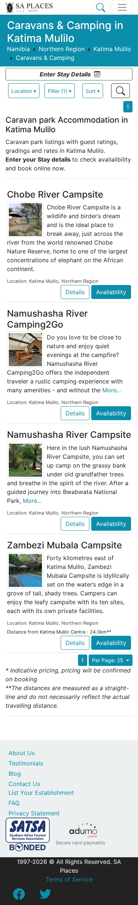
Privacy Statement (34, 813)
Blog (14, 773)
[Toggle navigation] (122, 7)
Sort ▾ (93, 91)
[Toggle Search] (100, 7)
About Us (21, 753)
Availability (111, 292)
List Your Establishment (41, 792)
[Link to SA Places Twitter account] (45, 896)
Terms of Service (69, 879)
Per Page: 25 (108, 660)
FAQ (14, 803)
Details (75, 292)
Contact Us (24, 783)
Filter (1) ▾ (59, 91)
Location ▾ (23, 91)
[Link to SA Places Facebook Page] (19, 896)
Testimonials (25, 763)
